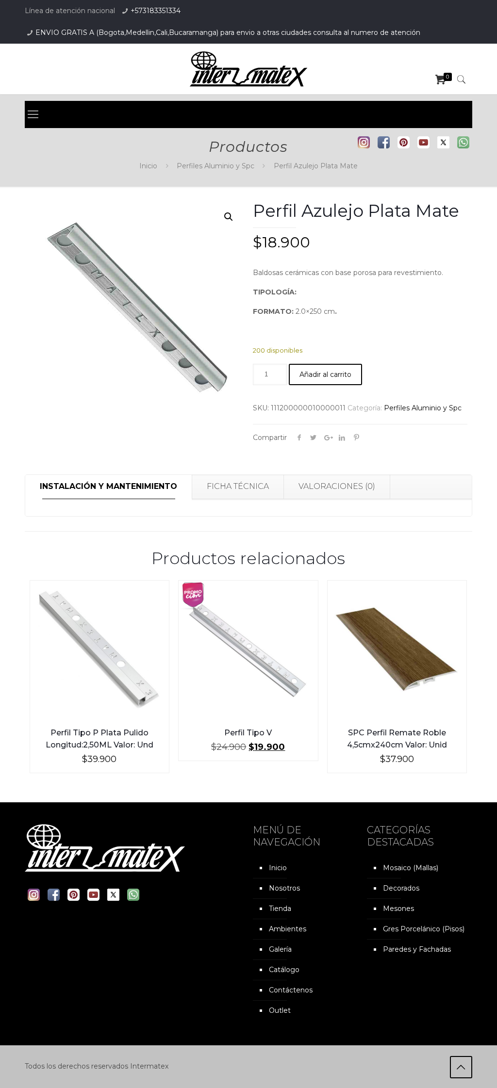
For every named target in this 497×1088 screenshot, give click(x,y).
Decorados (401, 888)
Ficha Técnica (238, 486)
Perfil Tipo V (248, 732)
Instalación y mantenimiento (108, 486)
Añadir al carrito (325, 374)
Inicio (148, 166)
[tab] (108, 487)
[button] (228, 217)
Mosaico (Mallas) (410, 867)
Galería (280, 949)
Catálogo (284, 969)
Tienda (280, 908)
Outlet (280, 1010)
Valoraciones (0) (336, 486)
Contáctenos (291, 990)
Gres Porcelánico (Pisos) (423, 929)
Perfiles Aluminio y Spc (215, 166)
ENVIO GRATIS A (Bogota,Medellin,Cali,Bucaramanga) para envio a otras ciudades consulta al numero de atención (227, 32)
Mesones (398, 908)
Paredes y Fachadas (417, 949)
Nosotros (284, 888)
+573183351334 (156, 10)
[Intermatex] (248, 69)
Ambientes (287, 929)
